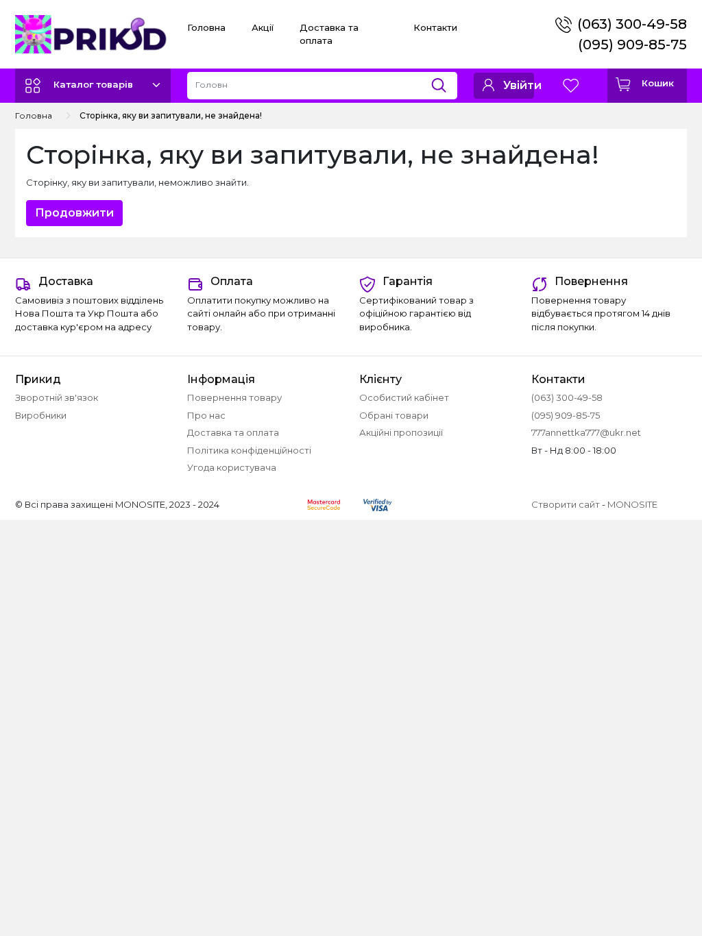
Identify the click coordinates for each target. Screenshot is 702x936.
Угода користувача (231, 467)
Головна (206, 27)
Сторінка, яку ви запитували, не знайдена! (171, 115)
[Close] (656, 879)
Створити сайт (565, 504)
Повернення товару (234, 397)
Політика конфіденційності (249, 450)
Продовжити (74, 212)
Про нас (206, 415)
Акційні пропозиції (401, 432)
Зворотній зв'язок (56, 397)
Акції (263, 27)
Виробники (40, 415)
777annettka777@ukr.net (586, 432)
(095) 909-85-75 (632, 44)
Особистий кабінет (404, 397)
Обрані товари (393, 415)
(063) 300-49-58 (632, 24)
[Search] (444, 82)
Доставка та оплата (233, 432)
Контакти (435, 27)
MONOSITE (632, 504)
